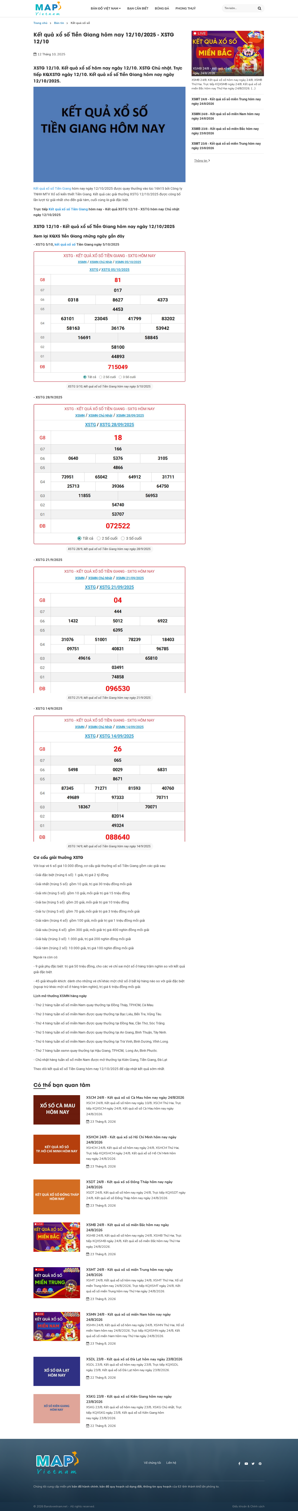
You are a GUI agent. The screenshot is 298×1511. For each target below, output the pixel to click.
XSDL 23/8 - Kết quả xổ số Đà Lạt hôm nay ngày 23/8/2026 (134, 1359)
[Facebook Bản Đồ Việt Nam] (240, 1464)
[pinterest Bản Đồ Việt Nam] (260, 1464)
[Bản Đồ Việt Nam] (48, 8)
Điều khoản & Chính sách (249, 1506)
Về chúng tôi (152, 1463)
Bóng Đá (162, 8)
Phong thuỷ (186, 8)
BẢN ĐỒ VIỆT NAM (105, 8)
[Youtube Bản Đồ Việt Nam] (247, 1464)
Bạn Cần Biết (137, 8)
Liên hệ (171, 1463)
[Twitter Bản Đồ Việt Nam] (254, 1464)
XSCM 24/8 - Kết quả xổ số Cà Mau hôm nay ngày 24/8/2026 (135, 1097)
